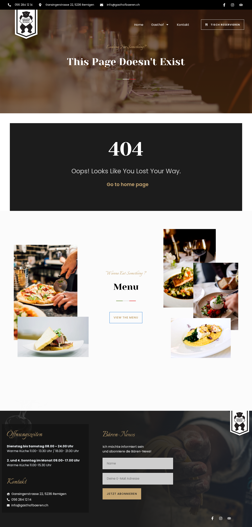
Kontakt (183, 24)
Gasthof (157, 24)
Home (138, 24)
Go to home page (127, 184)
